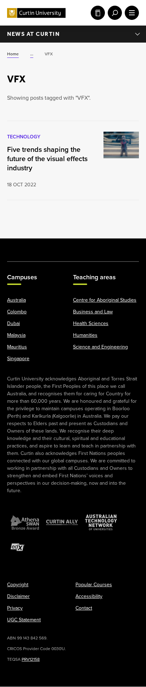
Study (96, 13)
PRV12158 (31, 659)
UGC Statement (24, 620)
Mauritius (17, 347)
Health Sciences (90, 324)
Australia (16, 300)
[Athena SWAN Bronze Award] (25, 523)
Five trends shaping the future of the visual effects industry (47, 158)
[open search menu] (113, 13)
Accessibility (88, 596)
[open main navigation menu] (130, 13)
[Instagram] (35, 246)
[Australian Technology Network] (101, 523)
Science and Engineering (100, 347)
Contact (83, 608)
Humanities (85, 335)
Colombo (17, 312)
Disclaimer (18, 596)
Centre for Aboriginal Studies (104, 300)
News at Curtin (33, 34)
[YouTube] (54, 246)
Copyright (17, 585)
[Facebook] (16, 246)
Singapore (18, 359)
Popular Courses (93, 585)
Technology (23, 137)
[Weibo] (92, 246)
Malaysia (16, 335)
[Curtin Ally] (62, 523)
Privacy (15, 608)
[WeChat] (110, 246)
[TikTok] (129, 246)
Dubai (13, 324)
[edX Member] (18, 547)
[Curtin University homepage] (36, 13)
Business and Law (93, 312)
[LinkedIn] (73, 246)
